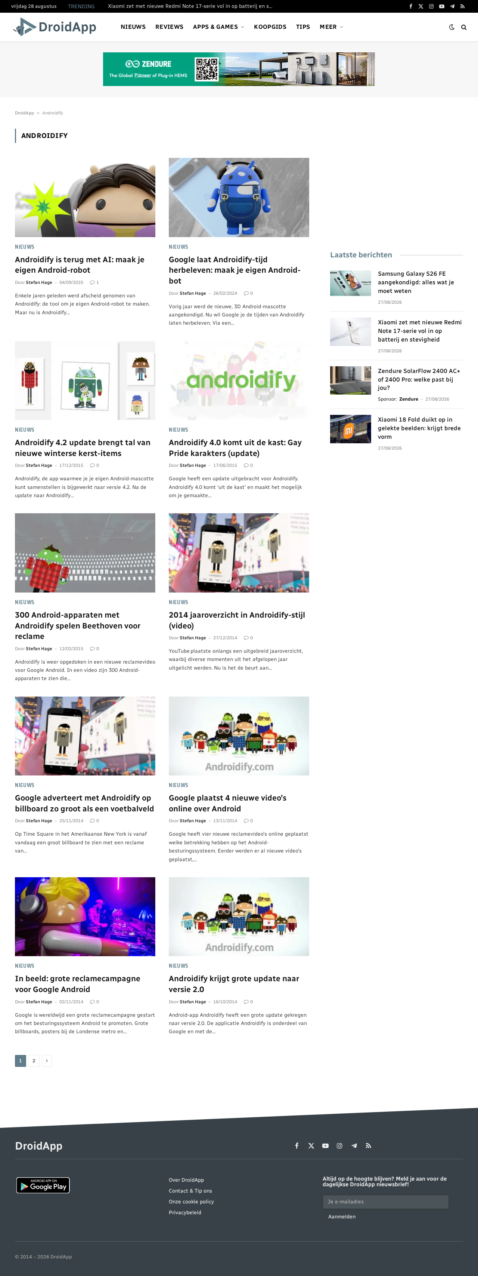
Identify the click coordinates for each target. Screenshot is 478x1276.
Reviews (169, 26)
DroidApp (24, 113)
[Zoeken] (463, 27)
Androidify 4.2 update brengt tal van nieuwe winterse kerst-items (82, 448)
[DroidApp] (57, 27)
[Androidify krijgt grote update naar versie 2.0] (239, 917)
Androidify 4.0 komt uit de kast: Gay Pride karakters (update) (235, 448)
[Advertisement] (396, 181)
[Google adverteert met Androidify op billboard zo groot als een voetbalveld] (85, 736)
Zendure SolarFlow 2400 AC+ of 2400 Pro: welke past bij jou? (419, 379)
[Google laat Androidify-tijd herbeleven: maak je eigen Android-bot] (239, 197)
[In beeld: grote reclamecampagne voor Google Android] (85, 917)
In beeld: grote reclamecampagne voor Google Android (77, 984)
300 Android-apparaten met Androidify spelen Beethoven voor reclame (77, 625)
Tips (303, 26)
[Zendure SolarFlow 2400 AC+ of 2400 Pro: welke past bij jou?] (350, 380)
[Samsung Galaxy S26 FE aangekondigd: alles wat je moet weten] (350, 283)
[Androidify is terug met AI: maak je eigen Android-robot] (85, 197)
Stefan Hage (39, 282)
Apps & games (215, 26)
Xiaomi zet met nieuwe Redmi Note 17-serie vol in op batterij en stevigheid (192, 6)
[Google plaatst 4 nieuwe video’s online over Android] (239, 736)
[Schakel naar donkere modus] (451, 27)
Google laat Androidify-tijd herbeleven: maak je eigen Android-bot (235, 270)
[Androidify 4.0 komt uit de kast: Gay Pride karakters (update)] (239, 380)
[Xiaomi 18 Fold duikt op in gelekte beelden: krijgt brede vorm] (350, 429)
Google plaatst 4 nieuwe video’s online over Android (227, 803)
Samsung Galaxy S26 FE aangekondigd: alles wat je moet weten (416, 282)
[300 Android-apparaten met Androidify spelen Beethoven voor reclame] (85, 553)
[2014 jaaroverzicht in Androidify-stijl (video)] (239, 553)
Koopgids (270, 26)
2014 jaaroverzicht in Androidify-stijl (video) (237, 620)
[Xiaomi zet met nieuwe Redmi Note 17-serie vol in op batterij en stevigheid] (350, 332)
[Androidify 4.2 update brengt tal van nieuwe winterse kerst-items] (85, 380)
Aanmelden (342, 1217)
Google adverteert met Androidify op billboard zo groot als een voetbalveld (84, 803)
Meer (328, 26)
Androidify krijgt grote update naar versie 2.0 (234, 984)
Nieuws (133, 26)
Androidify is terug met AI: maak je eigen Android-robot (80, 265)
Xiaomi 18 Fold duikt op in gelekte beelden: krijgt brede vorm (419, 428)
